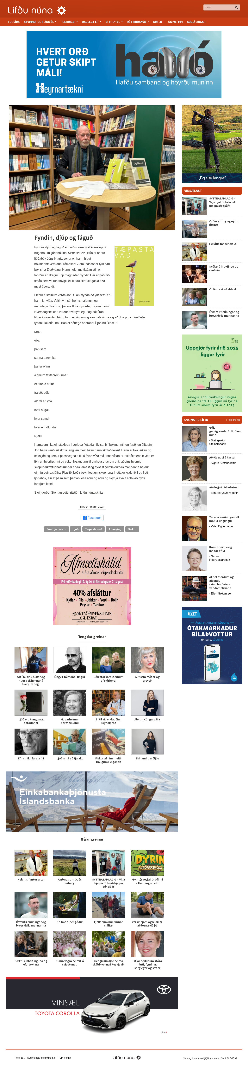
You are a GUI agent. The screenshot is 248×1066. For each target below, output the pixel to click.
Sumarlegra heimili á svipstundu (70, 962)
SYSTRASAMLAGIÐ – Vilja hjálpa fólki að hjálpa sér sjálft (108, 882)
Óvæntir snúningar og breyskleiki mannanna (31, 923)
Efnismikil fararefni (31, 758)
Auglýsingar (196, 22)
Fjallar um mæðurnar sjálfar (108, 923)
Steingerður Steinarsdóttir (217, 442)
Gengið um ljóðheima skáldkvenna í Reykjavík (108, 962)
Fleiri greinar (233, 419)
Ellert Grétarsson (221, 593)
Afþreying (114, 529)
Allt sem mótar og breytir (147, 678)
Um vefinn (175, 22)
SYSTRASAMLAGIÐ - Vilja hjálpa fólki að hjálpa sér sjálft (222, 202)
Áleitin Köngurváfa (147, 719)
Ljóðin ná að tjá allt (70, 758)
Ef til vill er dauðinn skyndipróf (108, 721)
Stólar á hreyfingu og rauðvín (223, 268)
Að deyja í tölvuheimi (223, 487)
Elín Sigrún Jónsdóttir (224, 492)
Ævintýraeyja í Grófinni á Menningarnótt (147, 881)
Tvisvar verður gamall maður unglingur (224, 519)
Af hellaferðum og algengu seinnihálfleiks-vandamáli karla (221, 582)
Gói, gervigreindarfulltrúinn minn (225, 431)
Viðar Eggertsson (222, 526)
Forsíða (14, 22)
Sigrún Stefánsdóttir (223, 463)
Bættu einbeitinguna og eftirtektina (31, 962)
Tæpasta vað (93, 529)
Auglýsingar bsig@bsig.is (41, 1057)
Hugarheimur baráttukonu (70, 721)
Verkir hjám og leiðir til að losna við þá (147, 923)
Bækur (132, 529)
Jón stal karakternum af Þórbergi (108, 678)
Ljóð (76, 529)
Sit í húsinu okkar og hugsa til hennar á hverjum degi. (31, 680)
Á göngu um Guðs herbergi (70, 881)
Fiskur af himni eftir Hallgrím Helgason (108, 760)
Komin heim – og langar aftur (220, 549)
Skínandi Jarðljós (147, 758)
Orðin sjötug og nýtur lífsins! (224, 223)
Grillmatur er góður (70, 922)
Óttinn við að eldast (222, 289)
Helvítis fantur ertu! (31, 879)
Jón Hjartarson (56, 529)
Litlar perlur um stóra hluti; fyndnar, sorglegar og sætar (147, 964)
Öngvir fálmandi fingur (69, 677)
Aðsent (158, 22)
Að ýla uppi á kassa (222, 457)
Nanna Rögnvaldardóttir (219, 558)
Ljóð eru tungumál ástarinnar (31, 721)
